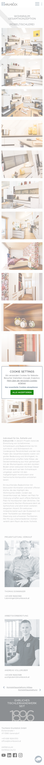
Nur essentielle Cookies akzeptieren (21, 387)
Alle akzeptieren (22, 392)
